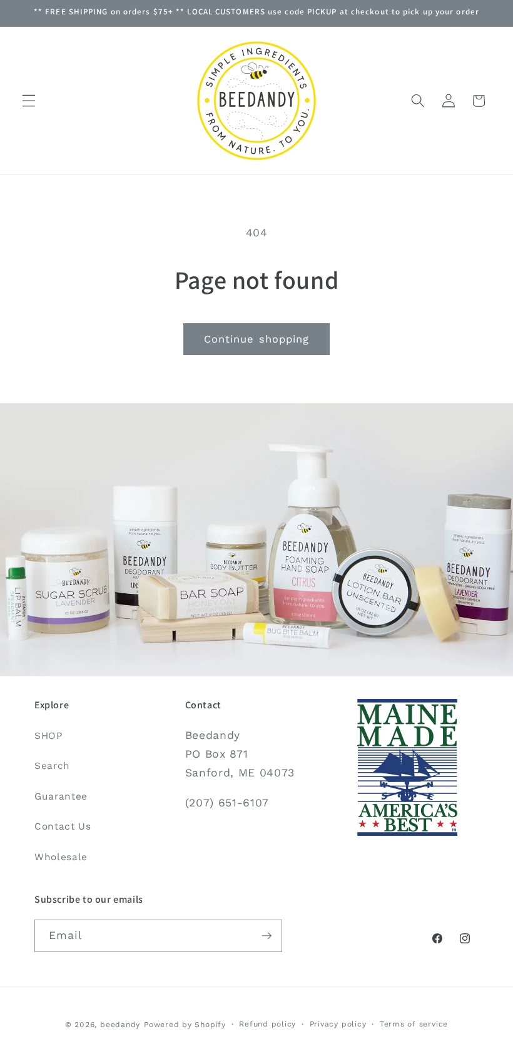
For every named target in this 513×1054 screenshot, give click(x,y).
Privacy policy (338, 1024)
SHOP (48, 735)
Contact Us (62, 826)
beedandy (120, 1024)
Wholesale (61, 857)
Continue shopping (257, 339)
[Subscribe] (266, 936)
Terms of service (414, 1024)
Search (52, 765)
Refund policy (267, 1024)
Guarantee (61, 796)
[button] (29, 101)
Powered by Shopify (185, 1024)
